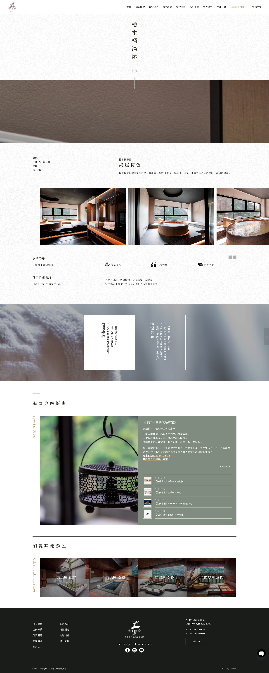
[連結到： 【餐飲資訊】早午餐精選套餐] (147, 480)
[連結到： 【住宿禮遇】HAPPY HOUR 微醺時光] (147, 503)
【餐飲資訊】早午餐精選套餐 (169, 481)
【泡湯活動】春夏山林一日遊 (169, 514)
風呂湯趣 (37, 635)
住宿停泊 (37, 629)
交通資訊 (65, 635)
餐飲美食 (37, 641)
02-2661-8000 (196, 629)
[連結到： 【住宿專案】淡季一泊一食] (147, 492)
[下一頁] (234, 257)
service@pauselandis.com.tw (134, 643)
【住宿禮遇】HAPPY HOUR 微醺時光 (173, 503)
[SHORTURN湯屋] (2, 336)
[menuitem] (129, 7)
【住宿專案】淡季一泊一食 (168, 492)
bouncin (232, 668)
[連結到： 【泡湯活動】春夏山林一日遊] (147, 514)
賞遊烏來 (65, 623)
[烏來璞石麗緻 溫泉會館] (12, 7)
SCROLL (134, 70)
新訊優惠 (65, 629)
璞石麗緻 (37, 623)
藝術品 (36, 647)
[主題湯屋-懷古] (266, 336)
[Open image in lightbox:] (123, 242)
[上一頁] (230, 257)
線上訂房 (65, 641)
